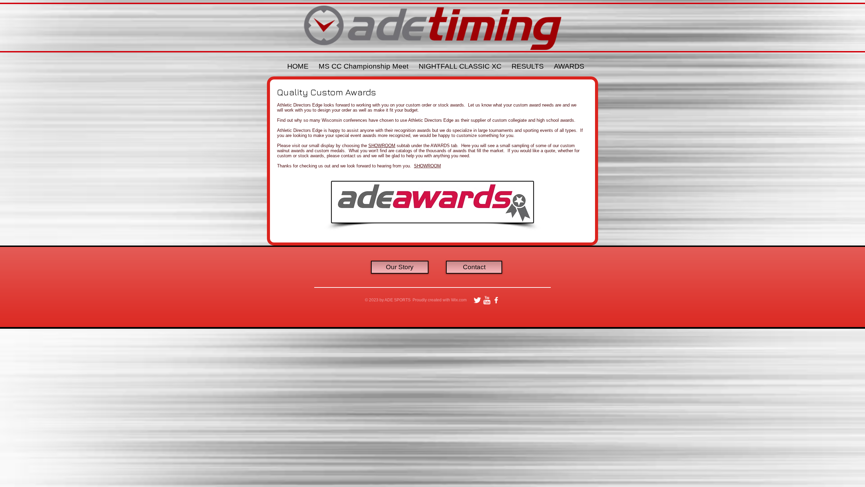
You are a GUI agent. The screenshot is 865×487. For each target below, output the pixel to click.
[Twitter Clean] (477, 300)
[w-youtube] (487, 300)
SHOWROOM (381, 145)
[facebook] (496, 300)
